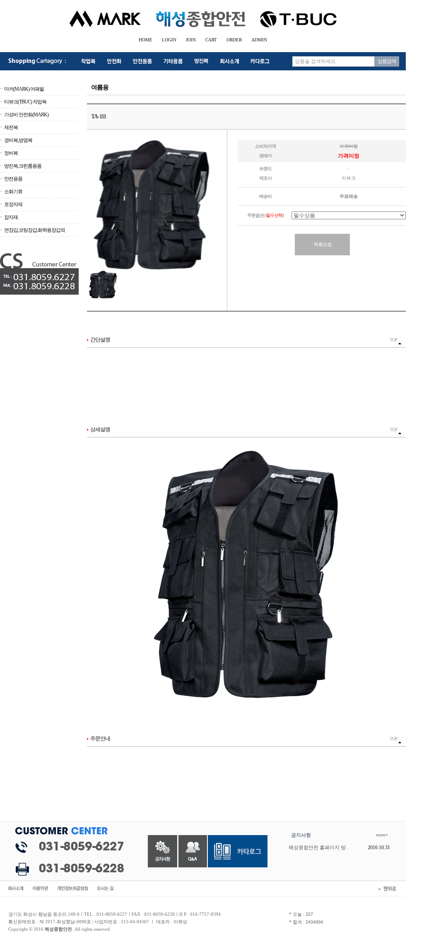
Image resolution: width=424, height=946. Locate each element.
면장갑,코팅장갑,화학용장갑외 (34, 230)
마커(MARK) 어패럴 (24, 89)
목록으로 (322, 244)
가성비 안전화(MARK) (26, 115)
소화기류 (13, 191)
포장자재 (13, 204)
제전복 (11, 127)
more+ (382, 835)
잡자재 (11, 217)
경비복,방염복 (18, 140)
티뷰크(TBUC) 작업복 (25, 102)
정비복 (11, 153)
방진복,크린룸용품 (22, 166)
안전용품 (13, 179)
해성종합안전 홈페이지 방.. (318, 847)
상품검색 (387, 61)
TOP (394, 339)
